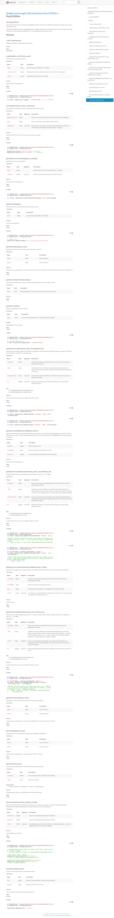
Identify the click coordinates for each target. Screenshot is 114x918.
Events (47, 2)
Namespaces (22, 2)
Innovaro (52, 913)
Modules (31, 2)
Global (53, 2)
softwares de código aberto (64, 915)
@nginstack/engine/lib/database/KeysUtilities (32, 13)
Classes (39, 2)
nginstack (12, 2)
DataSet (20, 381)
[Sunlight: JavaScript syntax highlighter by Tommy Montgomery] (72, 93)
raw (70, 93)
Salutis (47, 913)
